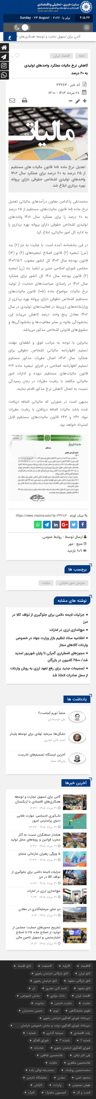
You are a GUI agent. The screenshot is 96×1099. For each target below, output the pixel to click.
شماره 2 (85, 1040)
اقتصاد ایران (62, 56)
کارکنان (38, 1085)
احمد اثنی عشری (56, 988)
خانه (81, 56)
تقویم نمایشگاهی (79, 1010)
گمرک (31, 1092)
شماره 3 (64, 1040)
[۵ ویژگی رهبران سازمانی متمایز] (48, 859)
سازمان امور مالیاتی (72, 583)
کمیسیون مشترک (55, 1092)
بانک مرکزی (57, 995)
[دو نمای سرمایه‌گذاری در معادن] (48, 914)
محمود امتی (83, 1077)
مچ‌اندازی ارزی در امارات (67, 630)
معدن (61, 1077)
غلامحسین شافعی (51, 1055)
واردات (57, 1085)
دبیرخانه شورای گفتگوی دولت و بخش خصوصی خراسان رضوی (55, 1026)
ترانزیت (39, 1003)
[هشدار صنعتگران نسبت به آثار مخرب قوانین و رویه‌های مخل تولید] (48, 840)
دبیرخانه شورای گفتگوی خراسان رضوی (66, 1018)
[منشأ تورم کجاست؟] (48, 719)
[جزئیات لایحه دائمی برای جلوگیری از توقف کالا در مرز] (48, 877)
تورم (55, 1010)
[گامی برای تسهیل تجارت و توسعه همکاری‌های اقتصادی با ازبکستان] (48, 802)
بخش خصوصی (30, 995)
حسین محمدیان (32, 1010)
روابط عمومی (52, 537)
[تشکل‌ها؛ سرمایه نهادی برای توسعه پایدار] (48, 740)
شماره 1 (31, 1032)
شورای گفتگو (41, 1040)
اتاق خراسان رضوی (45, 980)
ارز (33, 988)
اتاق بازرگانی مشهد (79, 980)
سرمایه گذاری (55, 1032)
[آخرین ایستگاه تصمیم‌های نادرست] (48, 760)
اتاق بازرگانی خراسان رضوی (51, 973)
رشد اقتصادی (82, 1032)
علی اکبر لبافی (81, 1055)
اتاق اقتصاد (24, 965)
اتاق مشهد (84, 988)
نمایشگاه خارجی (37, 1077)
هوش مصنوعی (81, 1085)
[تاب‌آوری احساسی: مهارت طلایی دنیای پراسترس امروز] (48, 821)
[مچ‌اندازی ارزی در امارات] (48, 896)
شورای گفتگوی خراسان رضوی (72, 1047)
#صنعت (47, 965)
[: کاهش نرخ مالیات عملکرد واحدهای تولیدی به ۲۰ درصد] (12, 100)
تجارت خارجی (63, 1003)
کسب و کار (83, 1092)
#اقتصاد (85, 965)
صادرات (39, 1047)
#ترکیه (66, 965)
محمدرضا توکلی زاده (41, 1070)
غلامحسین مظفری (79, 1062)
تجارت (86, 1003)
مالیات (46, 583)
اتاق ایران (84, 973)
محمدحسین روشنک (77, 1070)
